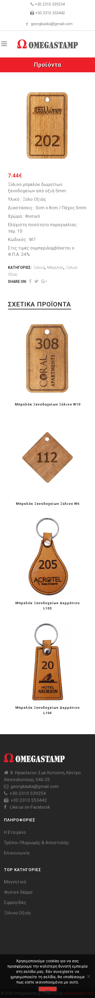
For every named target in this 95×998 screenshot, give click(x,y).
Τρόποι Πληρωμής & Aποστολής (36, 842)
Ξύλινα (39, 267)
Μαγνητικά (15, 881)
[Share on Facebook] (30, 281)
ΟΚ (47, 991)
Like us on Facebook (29, 807)
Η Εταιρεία (15, 832)
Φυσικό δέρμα (18, 892)
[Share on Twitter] (36, 281)
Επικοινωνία (17, 853)
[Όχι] (88, 976)
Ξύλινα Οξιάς (17, 912)
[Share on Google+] (44, 281)
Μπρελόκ (55, 267)
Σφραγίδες (15, 902)
